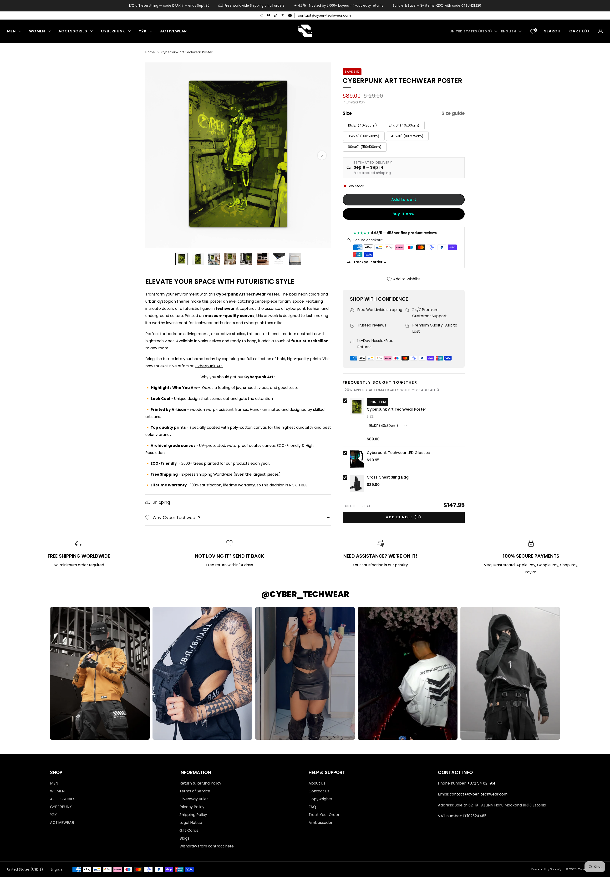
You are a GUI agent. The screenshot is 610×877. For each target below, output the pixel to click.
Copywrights (320, 798)
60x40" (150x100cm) (364, 146)
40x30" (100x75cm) (407, 136)
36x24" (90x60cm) (363, 136)
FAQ (312, 806)
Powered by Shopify (546, 869)
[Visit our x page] (282, 15)
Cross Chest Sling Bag (388, 477)
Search (552, 31)
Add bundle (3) (404, 517)
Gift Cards (188, 830)
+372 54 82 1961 (481, 783)
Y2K (143, 31)
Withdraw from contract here (206, 846)
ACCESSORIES (72, 31)
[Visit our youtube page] (290, 15)
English (508, 31)
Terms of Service (194, 791)
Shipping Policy (193, 814)
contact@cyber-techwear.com (324, 15)
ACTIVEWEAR (173, 31)
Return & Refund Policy (200, 783)
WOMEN (37, 31)
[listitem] (169, 5)
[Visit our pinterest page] (268, 15)
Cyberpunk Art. (209, 365)
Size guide (453, 113)
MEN (11, 31)
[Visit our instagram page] (261, 15)
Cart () (579, 31)
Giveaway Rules (193, 798)
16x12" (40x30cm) (362, 125)
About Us (317, 783)
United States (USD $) (471, 31)
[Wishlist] (532, 31)
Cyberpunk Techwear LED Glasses (398, 452)
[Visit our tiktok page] (275, 15)
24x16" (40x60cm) (404, 125)
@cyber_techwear (305, 594)
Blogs (184, 838)
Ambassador (320, 822)
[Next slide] (322, 155)
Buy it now (403, 214)
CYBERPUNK (113, 31)
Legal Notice (190, 822)
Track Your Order (324, 814)
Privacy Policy (191, 806)
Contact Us (319, 791)
